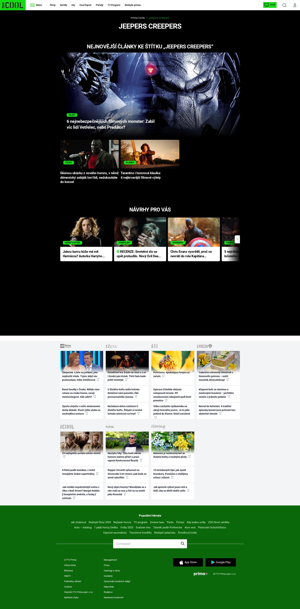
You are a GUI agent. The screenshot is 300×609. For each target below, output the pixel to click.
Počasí (180, 522)
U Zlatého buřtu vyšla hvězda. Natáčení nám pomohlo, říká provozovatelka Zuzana (124, 393)
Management (110, 560)
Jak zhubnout (78, 522)
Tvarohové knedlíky (140, 532)
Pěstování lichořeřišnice (212, 527)
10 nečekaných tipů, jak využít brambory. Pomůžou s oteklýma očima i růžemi (170, 474)
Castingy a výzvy (112, 570)
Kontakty (108, 576)
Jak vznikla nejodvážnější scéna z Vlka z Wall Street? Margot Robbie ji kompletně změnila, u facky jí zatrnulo (81, 493)
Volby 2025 (126, 527)
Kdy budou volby (196, 522)
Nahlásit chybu (71, 597)
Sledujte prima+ (133, 5)
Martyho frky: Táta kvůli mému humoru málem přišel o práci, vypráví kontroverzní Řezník (124, 457)
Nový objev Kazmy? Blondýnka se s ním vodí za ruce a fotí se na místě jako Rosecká (127, 491)
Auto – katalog (82, 527)
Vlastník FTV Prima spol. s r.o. (78, 592)
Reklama (68, 570)
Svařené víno (143, 527)
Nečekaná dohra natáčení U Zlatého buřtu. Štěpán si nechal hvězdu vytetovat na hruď (125, 410)
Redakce (108, 592)
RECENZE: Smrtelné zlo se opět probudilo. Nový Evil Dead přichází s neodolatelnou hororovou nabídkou (138, 254)
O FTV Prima (70, 560)
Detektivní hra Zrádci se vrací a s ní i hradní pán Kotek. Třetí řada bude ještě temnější (127, 376)
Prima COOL (138, 17)
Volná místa (70, 565)
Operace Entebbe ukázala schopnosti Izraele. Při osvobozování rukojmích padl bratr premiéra (172, 395)
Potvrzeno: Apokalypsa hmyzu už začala (171, 374)
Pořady (99, 5)
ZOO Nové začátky (219, 522)
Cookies (68, 586)
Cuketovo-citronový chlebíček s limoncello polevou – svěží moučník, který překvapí (216, 376)
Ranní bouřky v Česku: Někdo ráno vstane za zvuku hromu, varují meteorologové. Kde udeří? (80, 393)
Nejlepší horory (122, 522)
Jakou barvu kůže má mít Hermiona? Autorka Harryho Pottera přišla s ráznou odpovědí (82, 254)
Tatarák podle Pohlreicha (167, 527)
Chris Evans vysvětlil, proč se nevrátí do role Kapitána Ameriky (191, 254)
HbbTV (67, 576)
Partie (170, 522)
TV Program (114, 5)
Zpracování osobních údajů (117, 581)
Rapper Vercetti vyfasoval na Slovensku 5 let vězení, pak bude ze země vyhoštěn (127, 474)
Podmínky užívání (72, 581)
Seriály (63, 5)
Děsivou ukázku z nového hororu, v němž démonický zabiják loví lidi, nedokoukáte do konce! (89, 177)
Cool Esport (85, 5)
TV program (140, 522)
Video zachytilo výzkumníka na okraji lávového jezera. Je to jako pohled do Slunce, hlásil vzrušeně (171, 410)
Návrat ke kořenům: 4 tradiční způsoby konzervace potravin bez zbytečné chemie (217, 410)
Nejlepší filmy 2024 (100, 522)
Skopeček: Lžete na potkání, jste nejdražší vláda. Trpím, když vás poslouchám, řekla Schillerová (80, 376)
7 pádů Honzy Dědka (106, 527)
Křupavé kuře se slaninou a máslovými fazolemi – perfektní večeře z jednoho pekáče (216, 393)
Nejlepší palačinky (164, 532)
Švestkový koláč (187, 532)
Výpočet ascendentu (115, 532)
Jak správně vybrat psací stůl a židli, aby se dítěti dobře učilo (170, 489)
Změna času (157, 522)
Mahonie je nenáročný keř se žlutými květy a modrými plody (170, 455)
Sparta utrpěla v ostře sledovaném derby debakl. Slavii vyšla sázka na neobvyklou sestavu (81, 410)
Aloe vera (190, 527)
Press (107, 565)
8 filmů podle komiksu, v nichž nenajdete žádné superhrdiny (78, 472)
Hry (73, 5)
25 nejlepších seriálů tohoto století (81, 453)
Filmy (53, 5)
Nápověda (109, 586)
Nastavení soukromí (113, 597)
